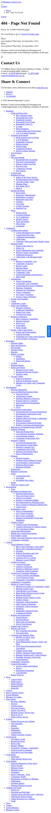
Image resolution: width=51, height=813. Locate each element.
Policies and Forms (18, 628)
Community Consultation (21, 582)
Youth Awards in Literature (21, 750)
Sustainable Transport (24, 142)
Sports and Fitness (18, 368)
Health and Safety (18, 191)
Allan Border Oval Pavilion (26, 591)
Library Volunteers (23, 292)
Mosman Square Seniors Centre (28, 598)
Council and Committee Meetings (24, 573)
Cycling (14, 363)
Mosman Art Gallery (14, 697)
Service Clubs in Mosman (26, 297)
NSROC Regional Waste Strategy (29, 653)
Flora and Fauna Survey (25, 496)
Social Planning (22, 659)
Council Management (24, 555)
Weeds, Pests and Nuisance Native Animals (28, 538)
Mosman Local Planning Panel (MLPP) (26, 427)
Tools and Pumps (22, 222)
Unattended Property (24, 149)
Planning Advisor (22, 416)
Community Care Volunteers (27, 283)
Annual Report (21, 617)
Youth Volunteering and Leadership (30, 250)
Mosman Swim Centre (24, 370)
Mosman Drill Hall (23, 595)
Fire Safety (20, 478)
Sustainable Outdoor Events (27, 611)
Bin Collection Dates (24, 115)
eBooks (14, 726)
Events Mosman (12, 695)
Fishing (19, 356)
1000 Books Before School (21, 797)
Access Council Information (27, 666)
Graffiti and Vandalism (25, 310)
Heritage (14, 456)
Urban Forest (21, 507)
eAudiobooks (16, 732)
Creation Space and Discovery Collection (27, 794)
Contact (9, 690)
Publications (15, 781)
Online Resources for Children (23, 721)
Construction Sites (23, 476)
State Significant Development (28, 403)
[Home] (11, 2)
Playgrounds (16, 348)
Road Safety (21, 193)
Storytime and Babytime (20, 792)
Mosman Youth (17, 244)
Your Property (16, 153)
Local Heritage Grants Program (28, 463)
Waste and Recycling (19, 113)
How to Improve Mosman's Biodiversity (31, 505)
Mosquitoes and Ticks (24, 199)
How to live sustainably (25, 516)
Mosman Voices (17, 768)
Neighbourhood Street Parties (27, 180)
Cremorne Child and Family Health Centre (32, 241)
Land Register (21, 673)
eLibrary (9, 719)
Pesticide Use (21, 208)
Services (14, 704)
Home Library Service (19, 717)
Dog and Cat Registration (26, 162)
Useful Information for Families (28, 233)
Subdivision (15, 469)
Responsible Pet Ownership (27, 160)
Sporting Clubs (22, 374)
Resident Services (18, 175)
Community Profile (18, 777)
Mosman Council (12, 810)
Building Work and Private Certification (31, 418)
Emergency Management (25, 195)
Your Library (11, 699)
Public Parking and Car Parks (27, 138)
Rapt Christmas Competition (27, 319)
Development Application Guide (28, 414)
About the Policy (22, 394)
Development (11, 387)
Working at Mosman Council (27, 569)
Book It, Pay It (16, 715)
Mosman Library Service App (22, 713)
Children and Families (19, 230)
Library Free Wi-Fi (18, 710)
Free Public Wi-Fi (23, 186)
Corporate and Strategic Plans (22, 635)
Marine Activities (17, 354)
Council (9, 542)
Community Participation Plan (27, 438)
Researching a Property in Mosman (24, 779)
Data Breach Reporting (25, 670)
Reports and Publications (20, 615)
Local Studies (11, 761)
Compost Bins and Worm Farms (28, 131)
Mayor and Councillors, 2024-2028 (29, 547)
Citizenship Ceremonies (20, 662)
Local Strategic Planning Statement (29, 434)
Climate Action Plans (24, 651)
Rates (13, 155)
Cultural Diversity (23, 334)
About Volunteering (23, 281)
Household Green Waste (25, 122)
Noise (13, 210)
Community (10, 228)
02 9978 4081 (33, 73)
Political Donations (23, 421)
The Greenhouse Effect (25, 529)
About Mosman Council (20, 544)
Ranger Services (17, 675)
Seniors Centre (21, 266)
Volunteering (16, 279)
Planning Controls (18, 440)
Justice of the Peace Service (26, 177)
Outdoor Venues (22, 600)
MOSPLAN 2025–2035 (25, 637)
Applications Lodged (24, 396)
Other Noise (20, 224)
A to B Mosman (22, 140)
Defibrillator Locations (25, 197)
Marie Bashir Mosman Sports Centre (30, 593)
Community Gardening (20, 540)
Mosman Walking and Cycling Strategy (31, 655)
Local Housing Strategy (25, 436)
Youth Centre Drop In (24, 246)
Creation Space (17, 706)
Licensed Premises (23, 215)
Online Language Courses (21, 735)
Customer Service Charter (26, 558)
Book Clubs (15, 743)
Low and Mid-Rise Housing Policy (24, 392)
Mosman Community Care (26, 261)
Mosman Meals (22, 268)
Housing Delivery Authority (27, 401)
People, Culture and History (22, 330)
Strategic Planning (18, 429)
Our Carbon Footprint (24, 513)
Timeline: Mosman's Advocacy (28, 398)
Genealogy (15, 772)
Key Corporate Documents (26, 631)
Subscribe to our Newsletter (22, 752)
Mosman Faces (17, 770)
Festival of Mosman (23, 379)
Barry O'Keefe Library (15, 693)
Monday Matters (17, 746)
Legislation (20, 226)
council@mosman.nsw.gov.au (12, 76)
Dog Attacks (21, 171)
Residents (9, 111)
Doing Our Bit (16, 766)
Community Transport (24, 264)
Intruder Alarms (22, 219)
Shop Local (20, 323)
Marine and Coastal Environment (24, 533)
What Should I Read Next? (21, 759)
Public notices (16, 682)
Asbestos (19, 202)
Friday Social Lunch (24, 270)
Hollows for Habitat (23, 498)
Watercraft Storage (23, 361)
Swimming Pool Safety (25, 480)
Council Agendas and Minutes (27, 575)
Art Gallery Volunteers (25, 295)
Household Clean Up (24, 124)
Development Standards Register (28, 423)
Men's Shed (20, 277)
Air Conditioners (22, 217)
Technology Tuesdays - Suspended (24, 748)
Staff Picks (15, 757)
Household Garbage (24, 120)
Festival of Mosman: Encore (27, 381)
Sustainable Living (18, 509)
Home (8, 10)
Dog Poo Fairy (21, 166)
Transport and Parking (19, 135)
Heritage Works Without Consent (29, 460)
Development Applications (21, 410)
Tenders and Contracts (19, 626)
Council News (16, 679)
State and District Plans (25, 432)
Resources (20, 405)
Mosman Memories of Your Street (24, 763)
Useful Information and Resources (29, 275)
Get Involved (11, 737)
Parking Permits (22, 144)
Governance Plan (22, 640)
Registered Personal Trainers (27, 372)
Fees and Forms (22, 633)
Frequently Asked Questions (27, 571)
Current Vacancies (23, 564)
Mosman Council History (26, 560)
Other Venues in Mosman (26, 604)
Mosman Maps (21, 184)
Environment (11, 487)
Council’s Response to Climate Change (31, 527)
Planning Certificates (19, 471)
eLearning (15, 728)
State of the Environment (25, 622)
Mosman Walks (17, 343)
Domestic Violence (23, 308)
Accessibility (11, 96)
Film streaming (17, 724)
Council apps (16, 173)
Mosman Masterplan (19, 390)
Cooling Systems (22, 206)
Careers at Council (18, 562)
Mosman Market (17, 365)
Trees (13, 489)
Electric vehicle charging (25, 151)
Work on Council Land (20, 485)
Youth (13, 801)
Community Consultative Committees (30, 580)
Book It (19, 188)
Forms (13, 483)
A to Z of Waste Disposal (26, 133)
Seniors (14, 259)
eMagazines (15, 730)
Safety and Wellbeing (19, 306)
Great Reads (11, 755)
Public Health (21, 328)
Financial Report (22, 620)
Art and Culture (17, 376)
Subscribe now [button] (42, 88)
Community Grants (18, 303)
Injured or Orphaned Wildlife (27, 500)
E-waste (19, 126)
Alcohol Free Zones (23, 314)
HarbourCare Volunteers (25, 290)
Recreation (10, 341)
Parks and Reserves (18, 345)
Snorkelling (20, 359)
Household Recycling (24, 118)
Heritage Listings (22, 458)
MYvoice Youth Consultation (27, 253)
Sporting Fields (17, 350)
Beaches (14, 352)
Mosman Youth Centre (24, 589)
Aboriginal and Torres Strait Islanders (30, 337)
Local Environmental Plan (26, 443)
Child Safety (21, 239)
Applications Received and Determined (31, 412)
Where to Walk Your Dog (26, 164)
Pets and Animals (17, 157)
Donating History (18, 783)
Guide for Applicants (24, 567)
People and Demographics (26, 332)
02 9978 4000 (14, 73)
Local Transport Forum (25, 578)
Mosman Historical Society (21, 785)
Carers (13, 301)
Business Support (22, 321)
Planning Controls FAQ (25, 447)
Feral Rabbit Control (19, 536)
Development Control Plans (27, 445)
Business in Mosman (19, 317)
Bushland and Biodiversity (21, 491)
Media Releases (17, 684)
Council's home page (30, 34)
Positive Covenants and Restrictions (30, 425)
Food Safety (20, 325)
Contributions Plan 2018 (25, 449)
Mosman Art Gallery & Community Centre (32, 586)
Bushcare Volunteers (24, 288)
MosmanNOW (17, 686)
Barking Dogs (21, 213)
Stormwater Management (21, 531)
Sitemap (9, 92)
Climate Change (17, 522)
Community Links (23, 272)
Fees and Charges (18, 708)
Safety (13, 474)
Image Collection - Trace (20, 774)
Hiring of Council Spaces (21, 584)
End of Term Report (24, 624)
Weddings (20, 609)
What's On (20, 248)
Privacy (9, 94)
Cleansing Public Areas (25, 182)
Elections (19, 551)
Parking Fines (21, 146)
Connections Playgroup (25, 235)
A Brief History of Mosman (26, 339)
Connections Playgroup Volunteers (29, 286)
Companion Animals (24, 168)
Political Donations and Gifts (27, 553)
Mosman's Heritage (23, 467)
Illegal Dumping (22, 129)
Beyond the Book (18, 741)
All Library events (18, 739)
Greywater (20, 204)
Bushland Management (25, 494)
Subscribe (15, 688)
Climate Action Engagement (27, 525)
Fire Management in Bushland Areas (30, 502)
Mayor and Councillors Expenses (29, 549)
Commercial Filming (24, 613)
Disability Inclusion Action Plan (28, 657)
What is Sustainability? (25, 511)
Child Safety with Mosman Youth (29, 257)
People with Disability (19, 299)
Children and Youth (13, 788)
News (8, 677)
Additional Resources (24, 255)
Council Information (19, 664)
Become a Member (18, 701)
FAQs (18, 407)
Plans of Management (24, 454)
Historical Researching (25, 465)
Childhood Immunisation (25, 237)
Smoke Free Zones (23, 312)
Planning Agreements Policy (27, 452)
